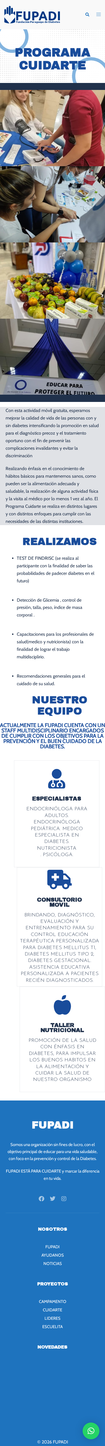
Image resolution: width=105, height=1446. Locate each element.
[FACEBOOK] (41, 1198)
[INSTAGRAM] (63, 1198)
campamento (52, 1301)
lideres (52, 1318)
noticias (52, 1263)
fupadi (52, 1246)
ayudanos (52, 1255)
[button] (87, 14)
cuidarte (52, 1309)
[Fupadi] (32, 14)
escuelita (52, 1326)
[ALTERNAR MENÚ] (98, 14)
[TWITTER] (52, 1198)
